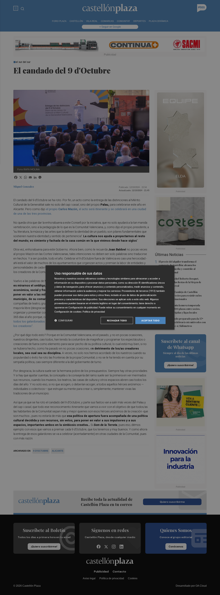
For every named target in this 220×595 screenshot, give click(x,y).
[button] (63, 320)
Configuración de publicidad (83, 307)
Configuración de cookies (67, 311)
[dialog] (110, 297)
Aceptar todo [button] (150, 320)
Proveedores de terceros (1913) (139, 291)
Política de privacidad (94, 311)
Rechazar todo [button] (117, 320)
